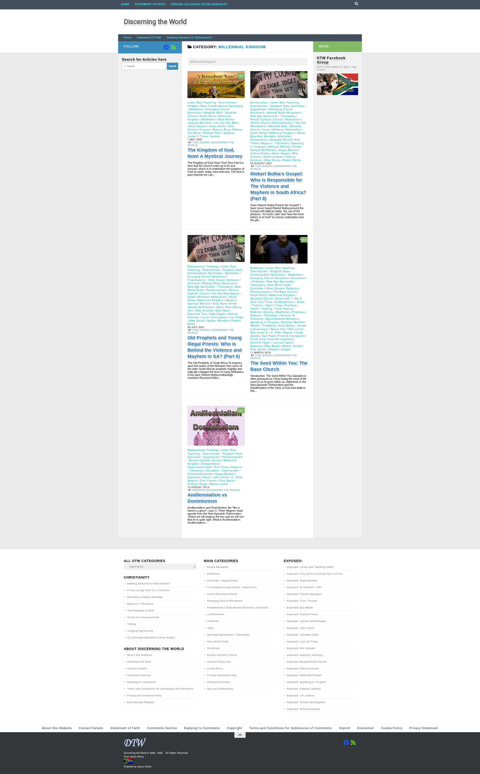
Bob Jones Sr (259, 332)
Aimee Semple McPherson (275, 148)
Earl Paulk (269, 336)
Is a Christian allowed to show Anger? (151, 637)
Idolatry (231, 300)
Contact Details (137, 668)
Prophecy (298, 312)
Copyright (234, 728)
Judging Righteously (140, 630)
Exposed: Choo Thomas (302, 600)
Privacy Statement (423, 728)
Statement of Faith (150, 4)
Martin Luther (219, 484)
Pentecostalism (216, 290)
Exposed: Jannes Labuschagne (306, 621)
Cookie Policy (391, 728)
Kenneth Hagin (260, 342)
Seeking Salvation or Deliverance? (199, 4)
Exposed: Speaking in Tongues (306, 682)
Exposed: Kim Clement (301, 648)
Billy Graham (204, 310)
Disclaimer (365, 728)
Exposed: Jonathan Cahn (303, 634)
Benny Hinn (278, 329)
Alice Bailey (226, 119)
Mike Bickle (272, 346)
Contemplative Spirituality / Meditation (213, 273)
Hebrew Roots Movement (284, 112)
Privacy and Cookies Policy (144, 695)
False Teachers (285, 305)
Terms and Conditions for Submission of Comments (160, 688)
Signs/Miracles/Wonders (281, 319)
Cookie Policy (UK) (219, 661)
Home (125, 4)
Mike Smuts (272, 160)
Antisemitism (259, 139)
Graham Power (198, 484)
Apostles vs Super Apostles (145, 597)
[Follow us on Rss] (173, 47)
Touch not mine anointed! (143, 617)
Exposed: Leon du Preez (302, 641)
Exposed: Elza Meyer (300, 607)
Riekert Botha (291, 160)
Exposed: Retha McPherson (304, 675)
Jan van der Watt (226, 123)
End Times (265, 302)
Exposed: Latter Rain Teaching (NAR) (310, 567)
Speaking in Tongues (264, 322)
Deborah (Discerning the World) (216, 489)
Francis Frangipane (291, 336)
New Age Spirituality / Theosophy (273, 116)
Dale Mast (222, 310)
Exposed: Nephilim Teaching (305, 655)
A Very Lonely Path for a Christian (148, 590)
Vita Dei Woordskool (225, 293)
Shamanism (293, 119)
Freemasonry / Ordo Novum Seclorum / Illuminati (237, 607)
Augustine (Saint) (199, 477)
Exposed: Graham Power (302, 614)
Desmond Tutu (197, 314)
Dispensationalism (200, 467)
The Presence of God (140, 610)
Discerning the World (155, 22)
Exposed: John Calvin (300, 628)
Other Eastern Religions (282, 288)
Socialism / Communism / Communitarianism (214, 472)
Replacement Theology (203, 266)
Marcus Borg (221, 129)
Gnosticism (298, 278)
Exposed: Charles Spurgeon (304, 594)
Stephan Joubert (279, 349)
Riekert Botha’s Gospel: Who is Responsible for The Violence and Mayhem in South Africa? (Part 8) (278, 186)
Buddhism (257, 268)
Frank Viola (258, 339)
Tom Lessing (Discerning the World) (211, 144)
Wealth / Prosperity (263, 325)
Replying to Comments (141, 682)
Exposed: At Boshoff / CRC (304, 587)
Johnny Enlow (259, 153)
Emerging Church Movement (207, 276)
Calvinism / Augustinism (204, 457)
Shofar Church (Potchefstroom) (271, 123)
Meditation (209, 119)
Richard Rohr (212, 133)
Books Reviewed (217, 567)
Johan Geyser (197, 126)
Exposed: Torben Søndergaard (306, 702)
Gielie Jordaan (273, 156)
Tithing (131, 624)
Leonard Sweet (283, 342)
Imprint (344, 728)
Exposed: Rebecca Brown (303, 668)
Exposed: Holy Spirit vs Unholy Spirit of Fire (315, 573)
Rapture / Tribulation (275, 143)
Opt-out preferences (220, 688)
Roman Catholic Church (266, 119)
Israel (266, 129)
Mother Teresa (292, 346)
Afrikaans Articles (218, 682)
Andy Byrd (219, 303)
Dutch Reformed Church (222, 594)
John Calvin (221, 477)
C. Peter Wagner (282, 332)
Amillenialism (259, 102)
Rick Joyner (258, 349)
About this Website (139, 655)
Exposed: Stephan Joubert (304, 688)
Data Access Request (140, 702)
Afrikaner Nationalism (287, 129)
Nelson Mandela (218, 320)
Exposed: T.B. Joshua (300, 695)
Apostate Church (281, 139)
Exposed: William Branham (303, 709)
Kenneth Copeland (280, 339)
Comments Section (139, 675)
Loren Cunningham (214, 317)
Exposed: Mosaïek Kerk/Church (307, 661)
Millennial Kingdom (282, 133)
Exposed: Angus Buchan (302, 580)
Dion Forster (208, 480)
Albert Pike (223, 307)
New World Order (279, 285)
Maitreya (256, 346)
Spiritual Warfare (279, 146)
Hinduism (258, 281)
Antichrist (284, 136)
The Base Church (285, 292)
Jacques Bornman (200, 123)
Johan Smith (217, 126)
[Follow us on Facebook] (166, 47)
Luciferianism (215, 614)
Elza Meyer (227, 480)
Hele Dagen (217, 314)
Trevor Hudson (210, 136)
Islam (210, 628)
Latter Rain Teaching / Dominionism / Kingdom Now (275, 104)
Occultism (257, 288)
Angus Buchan (288, 150)
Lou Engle (236, 317)
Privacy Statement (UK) (222, 675)
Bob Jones (296, 329)
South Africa (208, 116)
